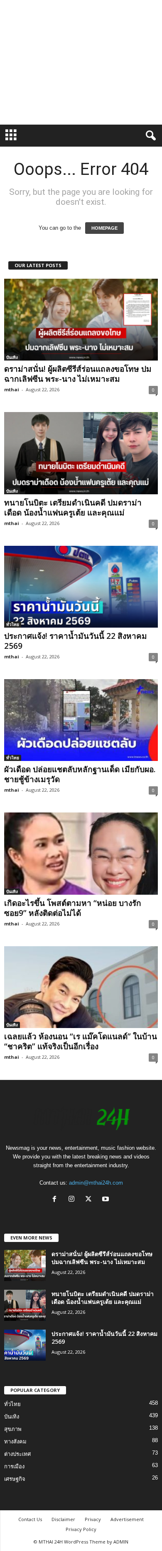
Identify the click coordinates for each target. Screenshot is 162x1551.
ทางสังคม (15, 1441)
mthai (11, 389)
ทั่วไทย (12, 624)
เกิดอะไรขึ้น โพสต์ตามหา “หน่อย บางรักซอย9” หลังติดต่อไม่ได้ (72, 908)
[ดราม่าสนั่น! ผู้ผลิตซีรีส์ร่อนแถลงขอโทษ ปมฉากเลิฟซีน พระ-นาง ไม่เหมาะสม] (81, 320)
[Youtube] (106, 1200)
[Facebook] (56, 1200)
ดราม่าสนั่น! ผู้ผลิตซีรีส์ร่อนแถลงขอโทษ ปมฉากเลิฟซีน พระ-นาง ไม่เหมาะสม (78, 373)
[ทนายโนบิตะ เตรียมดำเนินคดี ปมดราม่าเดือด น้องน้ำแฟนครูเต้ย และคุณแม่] (81, 453)
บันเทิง (12, 357)
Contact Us (30, 1519)
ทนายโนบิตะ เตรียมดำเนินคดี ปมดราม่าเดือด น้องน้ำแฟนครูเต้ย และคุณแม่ (73, 507)
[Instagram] (73, 1200)
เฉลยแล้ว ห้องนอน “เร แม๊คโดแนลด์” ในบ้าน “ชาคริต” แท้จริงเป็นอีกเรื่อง (80, 1041)
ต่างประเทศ (17, 1454)
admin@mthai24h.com (96, 1183)
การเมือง (14, 1466)
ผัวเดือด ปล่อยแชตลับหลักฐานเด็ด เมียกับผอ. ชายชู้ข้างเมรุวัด (79, 774)
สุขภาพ (13, 1429)
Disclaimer (63, 1519)
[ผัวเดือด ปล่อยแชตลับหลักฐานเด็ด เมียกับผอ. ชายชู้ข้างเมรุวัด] (81, 720)
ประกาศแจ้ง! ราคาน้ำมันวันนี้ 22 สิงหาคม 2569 (75, 641)
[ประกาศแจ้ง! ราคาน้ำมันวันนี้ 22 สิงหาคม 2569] (81, 587)
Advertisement (127, 1519)
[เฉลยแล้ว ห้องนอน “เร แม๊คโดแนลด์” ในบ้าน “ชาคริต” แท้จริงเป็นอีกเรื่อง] (81, 987)
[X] (90, 1200)
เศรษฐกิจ (14, 1479)
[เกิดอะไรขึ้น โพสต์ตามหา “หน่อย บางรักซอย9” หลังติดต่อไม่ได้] (81, 853)
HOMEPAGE (104, 228)
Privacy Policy (81, 1529)
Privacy (93, 1519)
